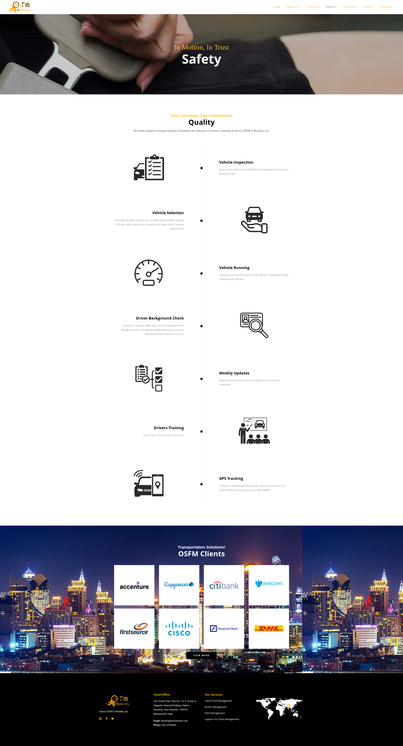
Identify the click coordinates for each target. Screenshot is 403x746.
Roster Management (216, 706)
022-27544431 (169, 725)
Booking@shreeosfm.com (174, 720)
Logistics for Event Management (222, 719)
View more (201, 655)
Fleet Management (215, 713)
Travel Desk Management (218, 700)
